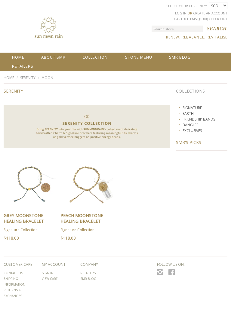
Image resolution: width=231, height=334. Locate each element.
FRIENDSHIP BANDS (199, 119)
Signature (192, 107)
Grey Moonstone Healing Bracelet (24, 218)
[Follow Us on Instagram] (162, 274)
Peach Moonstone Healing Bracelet (81, 218)
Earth (188, 113)
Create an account (210, 13)
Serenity (27, 77)
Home (18, 57)
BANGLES (190, 124)
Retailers (22, 66)
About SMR (53, 57)
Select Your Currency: (187, 6)
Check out (218, 19)
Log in (180, 13)
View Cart (49, 279)
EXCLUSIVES (192, 130)
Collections (190, 91)
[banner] (48, 30)
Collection (95, 57)
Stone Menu (138, 57)
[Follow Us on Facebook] (173, 274)
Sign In (48, 273)
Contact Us (13, 273)
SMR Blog (180, 57)
